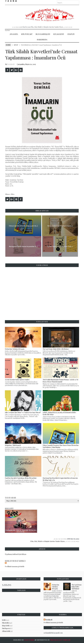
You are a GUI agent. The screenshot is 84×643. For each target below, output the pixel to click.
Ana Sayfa (14, 34)
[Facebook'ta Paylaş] (7, 70)
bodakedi (11, 64)
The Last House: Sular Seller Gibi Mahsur (77, 587)
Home (8, 45)
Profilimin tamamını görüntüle (14, 566)
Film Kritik (5, 623)
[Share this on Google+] (16, 70)
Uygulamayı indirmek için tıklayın (15, 554)
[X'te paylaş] (12, 70)
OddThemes (29, 640)
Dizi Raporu (6, 628)
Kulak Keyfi (58, 34)
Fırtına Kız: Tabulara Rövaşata (55, 587)
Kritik (4, 620)
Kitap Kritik (5, 626)
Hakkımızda (42, 39)
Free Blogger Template (60, 640)
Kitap (16, 45)
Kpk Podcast (26, 34)
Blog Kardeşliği (43, 34)
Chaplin (70, 34)
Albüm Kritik (6, 631)
